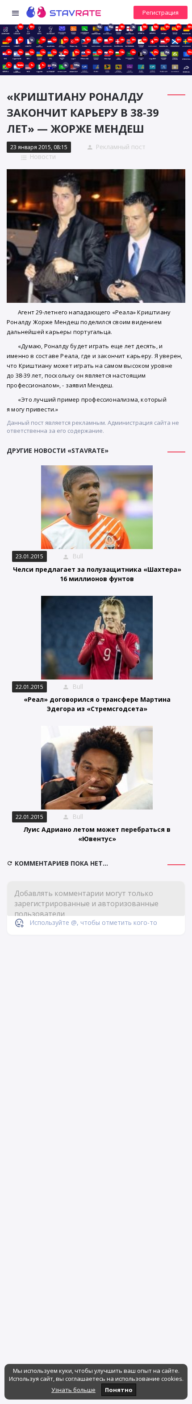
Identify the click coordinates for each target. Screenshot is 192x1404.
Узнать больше (73, 1390)
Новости (42, 156)
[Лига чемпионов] (62, 29)
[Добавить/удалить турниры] (187, 68)
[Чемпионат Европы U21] (163, 68)
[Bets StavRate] (39, 29)
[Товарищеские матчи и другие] (174, 55)
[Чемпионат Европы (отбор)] (141, 68)
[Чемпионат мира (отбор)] (152, 68)
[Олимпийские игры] (174, 68)
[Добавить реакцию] (19, 922)
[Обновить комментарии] (11, 863)
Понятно (119, 1390)
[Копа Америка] (107, 68)
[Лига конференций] (84, 29)
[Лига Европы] (73, 29)
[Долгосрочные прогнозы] (50, 29)
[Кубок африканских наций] (118, 68)
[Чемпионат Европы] (95, 68)
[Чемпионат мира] (84, 68)
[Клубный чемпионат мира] (129, 68)
